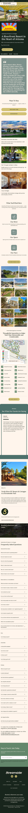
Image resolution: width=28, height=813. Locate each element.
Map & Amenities (4, 53)
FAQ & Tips (16, 53)
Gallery (10, 53)
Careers (23, 784)
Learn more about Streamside (7, 520)
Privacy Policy (11, 807)
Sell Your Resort (14, 788)
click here (14, 728)
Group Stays (16, 784)
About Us (8, 781)
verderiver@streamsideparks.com (10, 734)
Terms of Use (17, 807)
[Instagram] (16, 776)
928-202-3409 (6, 733)
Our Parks (15, 781)
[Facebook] (12, 776)
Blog (21, 781)
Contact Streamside (7, 784)
